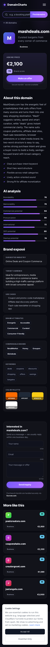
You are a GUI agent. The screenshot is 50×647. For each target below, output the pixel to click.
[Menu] (44, 4)
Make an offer (25, 78)
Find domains (39, 14)
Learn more (34, 625)
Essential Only (25, 639)
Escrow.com (11, 496)
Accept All (25, 631)
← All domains (10, 23)
